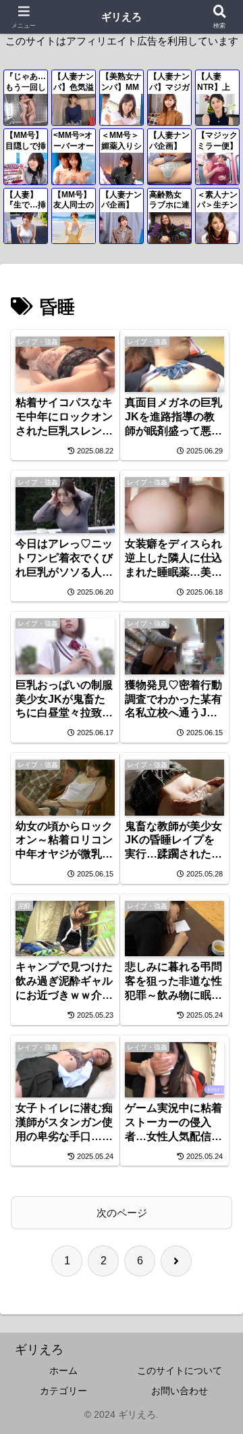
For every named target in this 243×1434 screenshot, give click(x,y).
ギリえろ (121, 16)
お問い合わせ (179, 1390)
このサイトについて (179, 1370)
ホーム (63, 1370)
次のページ (122, 1212)
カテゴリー (63, 1390)
